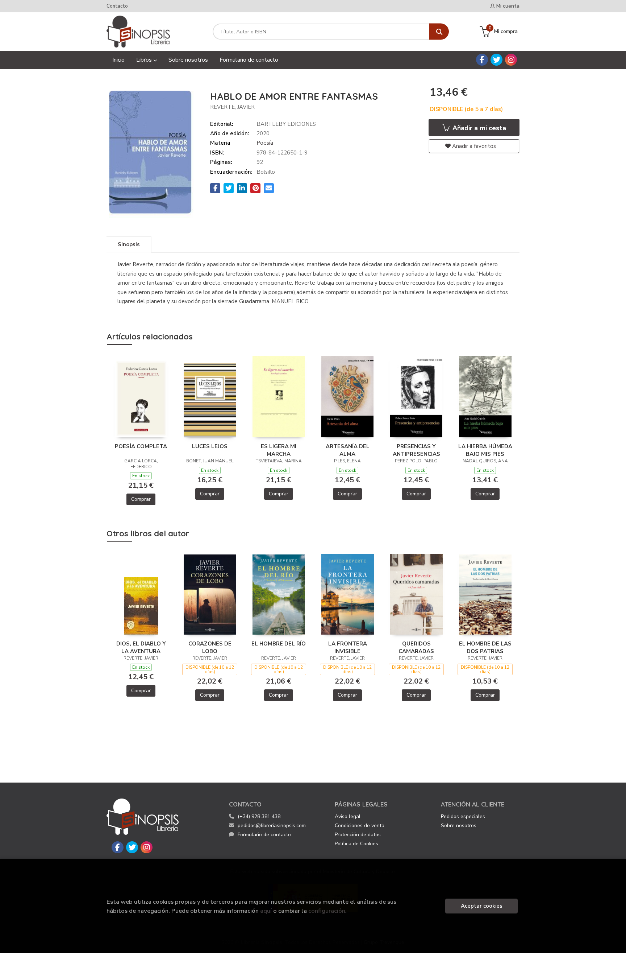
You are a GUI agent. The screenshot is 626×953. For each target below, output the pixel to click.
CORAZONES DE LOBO (209, 647)
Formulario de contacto (264, 834)
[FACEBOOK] (482, 60)
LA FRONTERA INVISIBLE (347, 647)
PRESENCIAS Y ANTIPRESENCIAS (416, 450)
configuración (326, 911)
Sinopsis (129, 244)
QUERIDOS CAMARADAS (416, 647)
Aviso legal (347, 816)
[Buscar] (439, 32)
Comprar (141, 499)
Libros (144, 60)
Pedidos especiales (463, 816)
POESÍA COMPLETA (141, 446)
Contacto (117, 6)
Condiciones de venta (359, 825)
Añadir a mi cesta (478, 128)
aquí (266, 911)
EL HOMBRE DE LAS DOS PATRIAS (485, 647)
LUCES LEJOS (210, 446)
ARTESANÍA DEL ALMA (348, 450)
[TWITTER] (496, 60)
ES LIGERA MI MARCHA (278, 450)
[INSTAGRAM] (511, 60)
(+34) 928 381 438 (259, 816)
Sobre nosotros (458, 825)
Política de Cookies (356, 843)
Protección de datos (358, 834)
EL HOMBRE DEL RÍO (278, 643)
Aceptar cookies (481, 905)
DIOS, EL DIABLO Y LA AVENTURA (141, 647)
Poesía (264, 143)
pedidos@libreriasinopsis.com (272, 825)
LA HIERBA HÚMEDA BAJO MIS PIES (485, 450)
